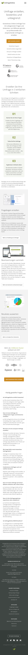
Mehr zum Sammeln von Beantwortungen (12, 284)
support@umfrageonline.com (14, 574)
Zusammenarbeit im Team (14, 597)
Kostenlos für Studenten (14, 614)
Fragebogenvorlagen (14, 607)
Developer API (14, 599)
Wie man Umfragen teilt (14, 609)
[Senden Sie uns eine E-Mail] (20, 640)
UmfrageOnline (6, 644)
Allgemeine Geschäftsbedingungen (14, 621)
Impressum (14, 625)
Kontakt (15, 566)
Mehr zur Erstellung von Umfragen (11, 237)
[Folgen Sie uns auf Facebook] (7, 640)
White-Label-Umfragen (14, 595)
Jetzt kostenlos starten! (14, 41)
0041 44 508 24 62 (11, 581)
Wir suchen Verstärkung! (14, 636)
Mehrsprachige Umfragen (14, 592)
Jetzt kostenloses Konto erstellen (14, 379)
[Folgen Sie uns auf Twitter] (11, 640)
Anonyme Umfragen (14, 590)
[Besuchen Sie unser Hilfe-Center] (17, 640)
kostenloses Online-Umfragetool (18, 543)
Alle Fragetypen (14, 611)
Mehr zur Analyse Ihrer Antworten (11, 337)
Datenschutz (14, 623)
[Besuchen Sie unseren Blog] (14, 640)
